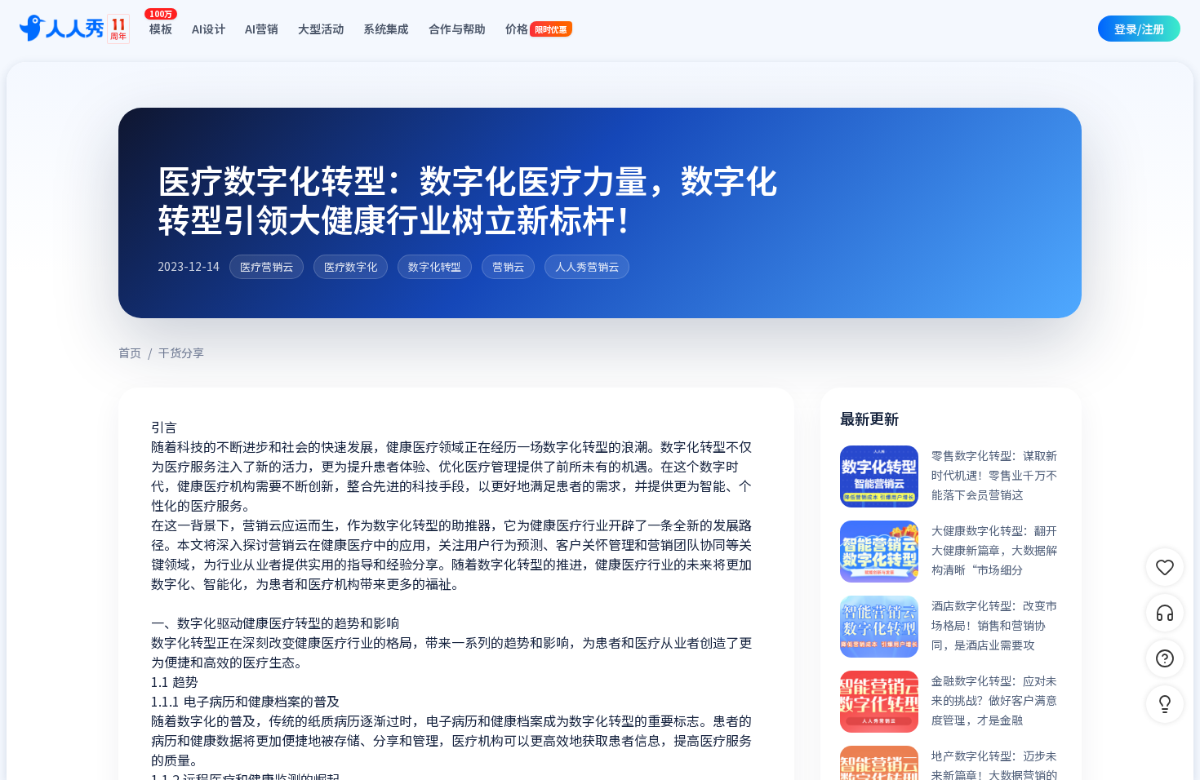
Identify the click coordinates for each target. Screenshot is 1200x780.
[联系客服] (1165, 613)
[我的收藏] (1165, 567)
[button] (1165, 704)
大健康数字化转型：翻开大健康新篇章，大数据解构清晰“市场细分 (994, 550)
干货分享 (181, 352)
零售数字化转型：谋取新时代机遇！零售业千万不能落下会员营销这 (994, 475)
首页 (129, 352)
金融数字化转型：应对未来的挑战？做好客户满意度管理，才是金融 (994, 700)
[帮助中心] (1165, 658)
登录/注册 (1139, 28)
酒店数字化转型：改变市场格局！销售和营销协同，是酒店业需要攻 (994, 625)
